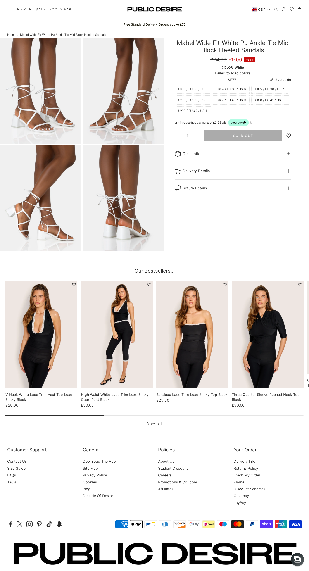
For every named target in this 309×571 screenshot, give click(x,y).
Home (11, 34)
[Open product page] (41, 334)
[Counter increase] (196, 136)
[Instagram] (29, 524)
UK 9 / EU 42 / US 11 (193, 111)
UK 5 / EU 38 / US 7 (269, 89)
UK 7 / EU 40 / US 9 (231, 100)
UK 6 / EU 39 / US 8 (193, 100)
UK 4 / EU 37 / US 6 (231, 89)
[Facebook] (10, 524)
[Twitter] (20, 524)
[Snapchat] (59, 524)
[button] (9, 9)
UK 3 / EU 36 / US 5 (193, 89)
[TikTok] (49, 524)
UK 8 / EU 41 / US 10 (270, 100)
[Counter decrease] (179, 136)
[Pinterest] (39, 524)
